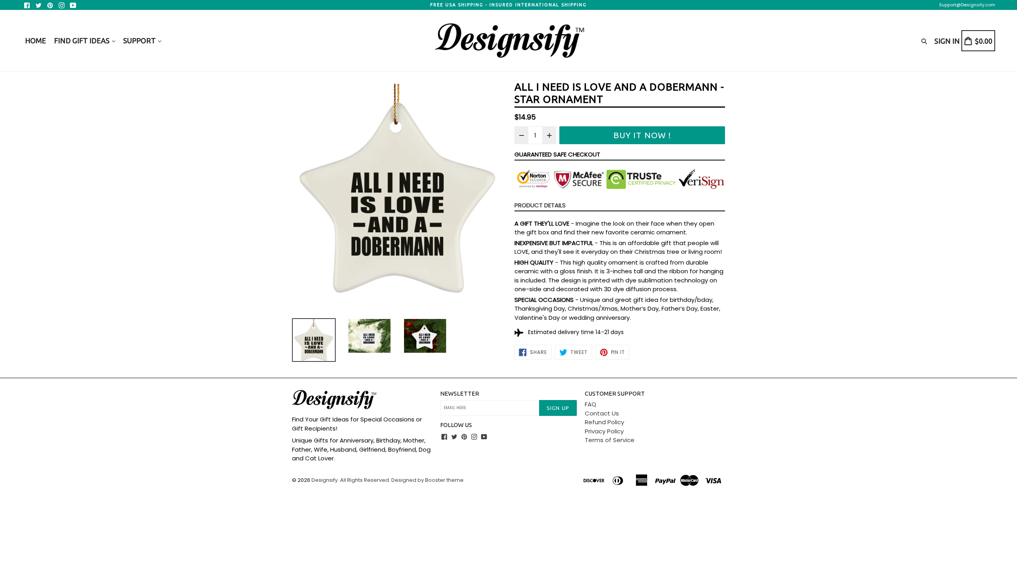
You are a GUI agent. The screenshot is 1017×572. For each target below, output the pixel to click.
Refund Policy (604, 422)
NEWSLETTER (459, 393)
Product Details (540, 205)
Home (35, 40)
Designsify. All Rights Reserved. (350, 480)
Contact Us (602, 413)
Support (140, 40)
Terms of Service (609, 440)
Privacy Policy (604, 431)
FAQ (590, 404)
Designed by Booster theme (427, 480)
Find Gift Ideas (82, 40)
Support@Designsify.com (967, 5)
